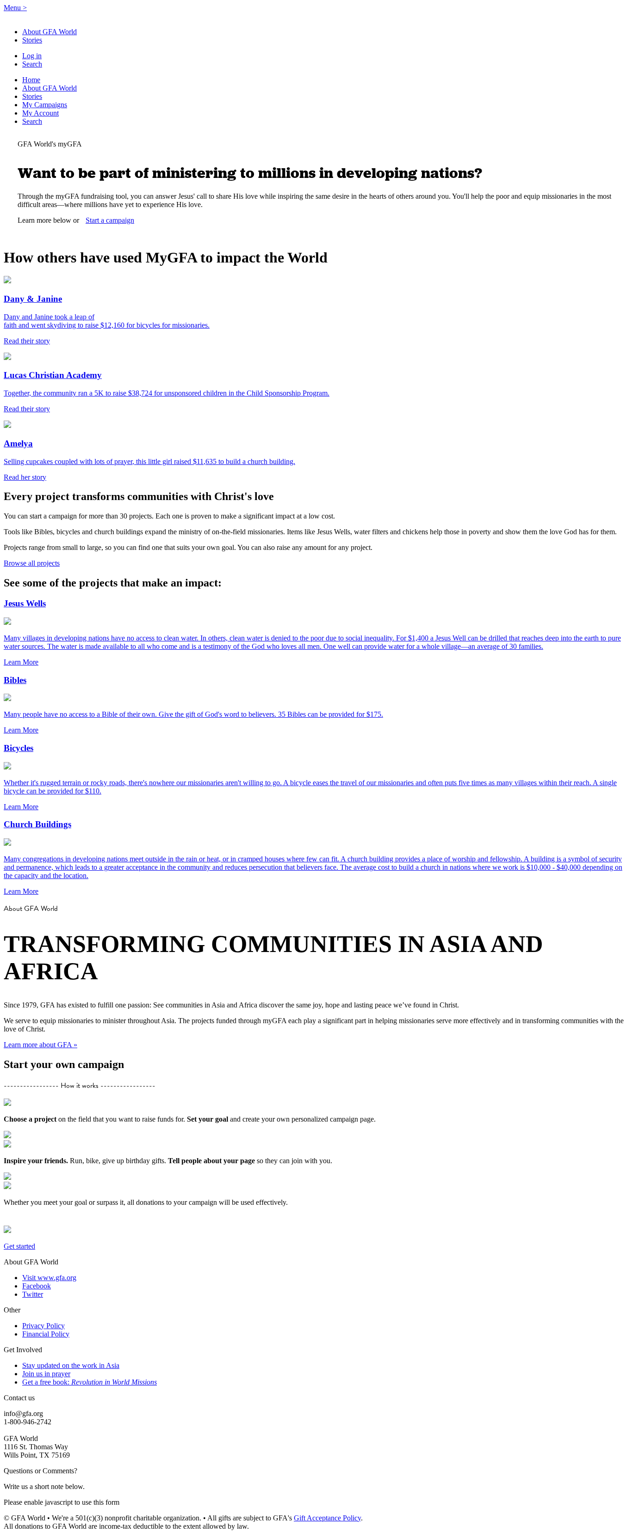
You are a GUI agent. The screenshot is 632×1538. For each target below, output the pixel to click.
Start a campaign (110, 220)
